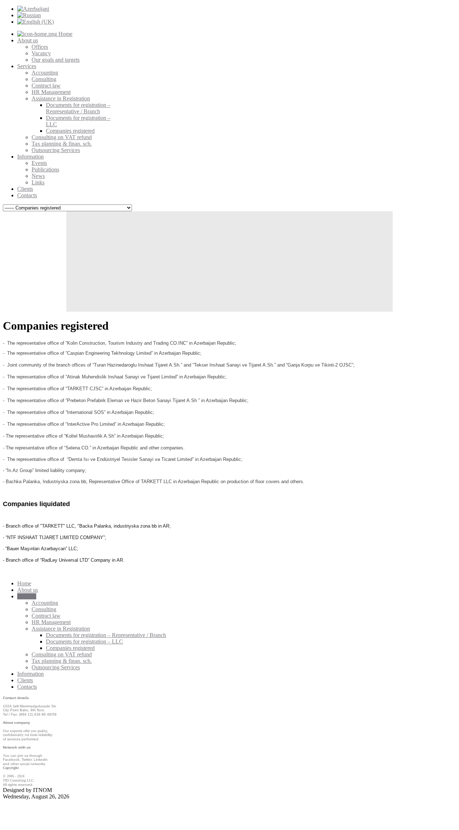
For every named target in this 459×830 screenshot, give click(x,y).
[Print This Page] (455, 345)
